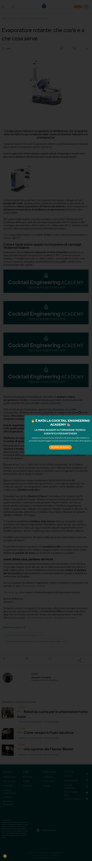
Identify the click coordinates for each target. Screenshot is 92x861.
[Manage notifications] (5, 856)
